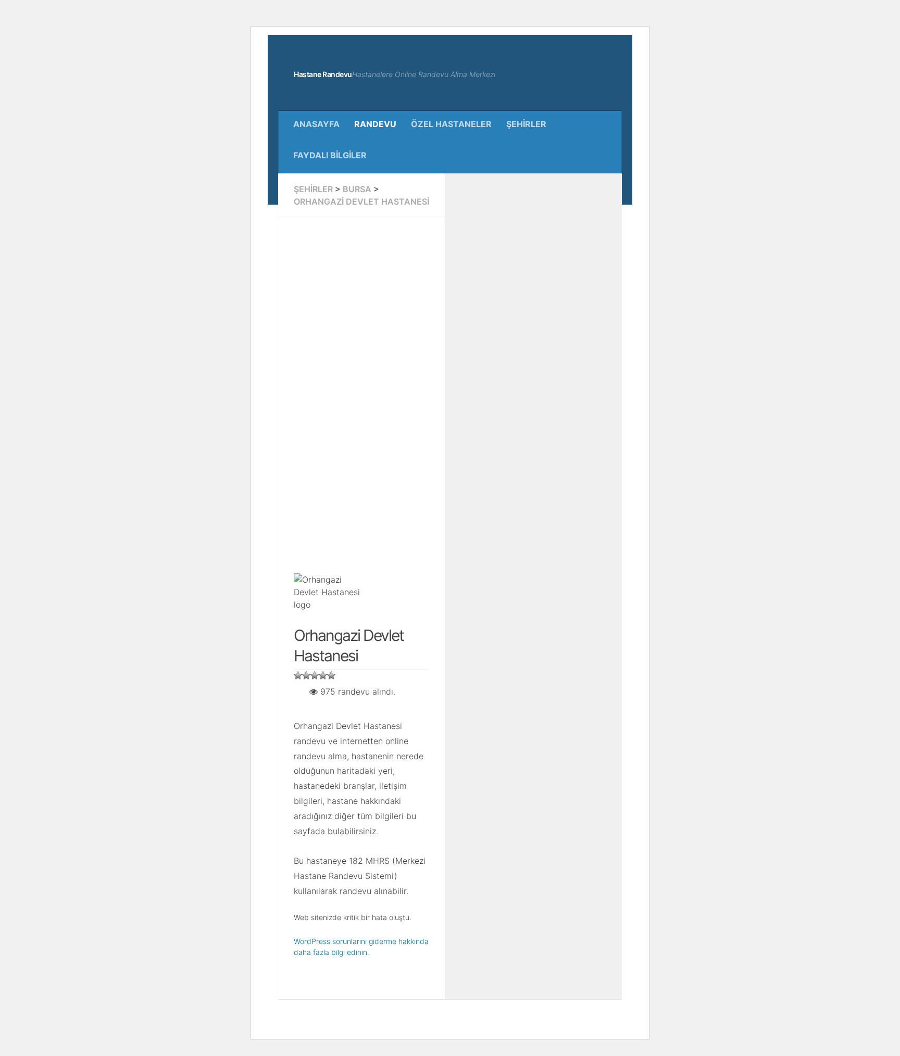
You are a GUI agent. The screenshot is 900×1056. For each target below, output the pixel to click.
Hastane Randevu (323, 74)
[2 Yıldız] (306, 675)
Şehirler (526, 124)
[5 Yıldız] (331, 675)
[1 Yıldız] (298, 675)
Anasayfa (316, 124)
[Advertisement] (361, 389)
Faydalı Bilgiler (330, 155)
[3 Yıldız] (314, 675)
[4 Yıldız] (323, 675)
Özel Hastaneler (451, 124)
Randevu (375, 124)
